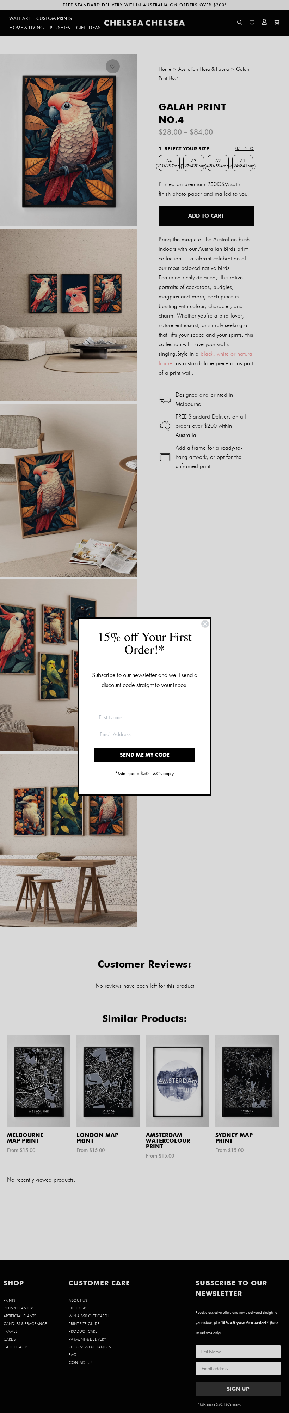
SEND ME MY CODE (145, 754)
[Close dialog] (205, 623)
